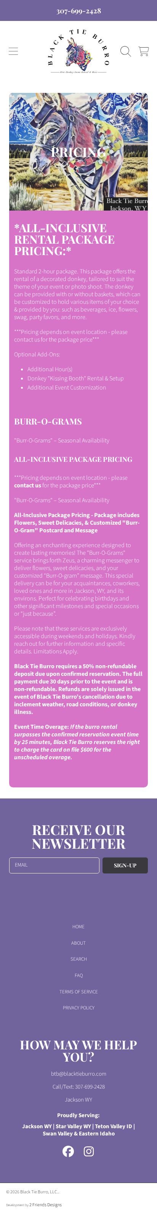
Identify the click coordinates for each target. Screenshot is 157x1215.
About (78, 943)
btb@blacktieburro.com (78, 1074)
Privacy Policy (79, 1007)
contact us (27, 485)
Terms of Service (78, 991)
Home (78, 926)
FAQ (79, 975)
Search (78, 959)
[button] (13, 51)
